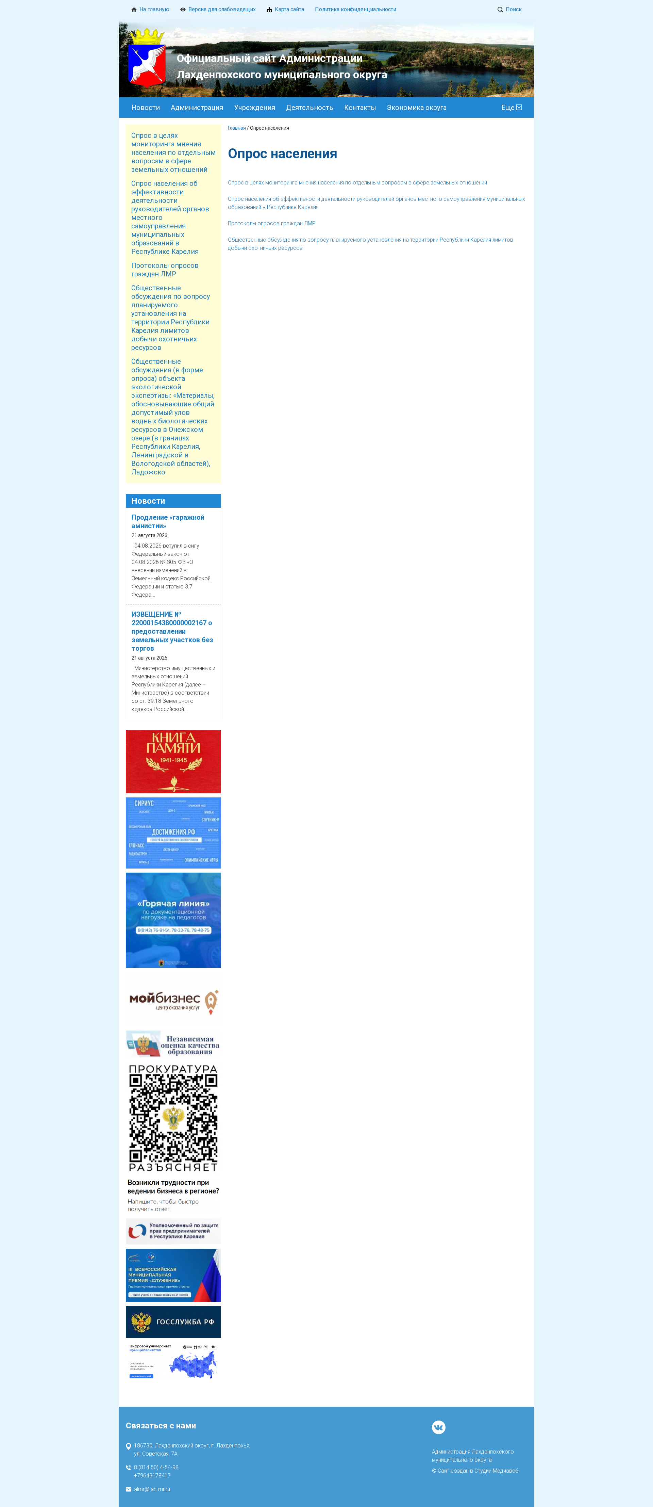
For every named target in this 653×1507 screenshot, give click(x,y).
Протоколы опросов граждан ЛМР (165, 269)
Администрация (197, 107)
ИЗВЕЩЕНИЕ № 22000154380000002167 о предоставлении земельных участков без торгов (172, 631)
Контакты (360, 107)
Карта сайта (289, 9)
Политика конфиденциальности (355, 9)
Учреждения (254, 107)
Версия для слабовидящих (222, 9)
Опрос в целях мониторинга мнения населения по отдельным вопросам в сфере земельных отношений (173, 152)
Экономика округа (417, 107)
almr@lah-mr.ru (152, 1489)
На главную (154, 9)
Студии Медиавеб (496, 1471)
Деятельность (309, 107)
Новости (145, 107)
